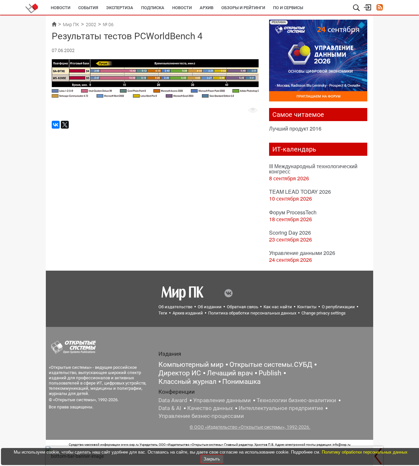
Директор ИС (179, 373)
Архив (206, 7)
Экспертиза (119, 7)
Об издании (210, 306)
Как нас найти (278, 306)
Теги (162, 313)
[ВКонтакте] (56, 125)
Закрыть (212, 459)
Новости (60, 7)
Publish (270, 373)
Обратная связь (242, 306)
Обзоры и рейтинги (243, 7)
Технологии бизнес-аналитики (296, 400)
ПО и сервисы (288, 7)
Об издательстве (175, 306)
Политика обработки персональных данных (252, 313)
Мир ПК (71, 24)
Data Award (172, 400)
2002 (91, 24)
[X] (65, 125)
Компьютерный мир (191, 364)
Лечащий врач (230, 373)
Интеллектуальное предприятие (281, 408)
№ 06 (108, 24)
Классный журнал (187, 381)
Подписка (152, 7)
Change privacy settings (323, 313)
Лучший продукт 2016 (295, 128)
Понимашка (241, 381)
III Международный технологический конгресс (313, 168)
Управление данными (222, 400)
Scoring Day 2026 (290, 232)
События (88, 7)
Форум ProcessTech (293, 212)
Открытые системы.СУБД (270, 364)
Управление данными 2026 (302, 253)
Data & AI (169, 408)
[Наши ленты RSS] (379, 8)
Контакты (307, 306)
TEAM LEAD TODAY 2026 (300, 191)
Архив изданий (188, 313)
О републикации (338, 306)
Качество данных (210, 408)
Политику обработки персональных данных (365, 452)
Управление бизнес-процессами (201, 416)
